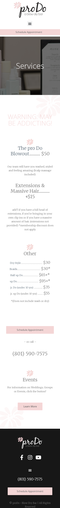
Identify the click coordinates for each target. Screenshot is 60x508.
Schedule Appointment (29, 32)
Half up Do (16, 275)
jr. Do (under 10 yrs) (21, 287)
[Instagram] (30, 457)
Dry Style (15, 262)
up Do (13, 281)
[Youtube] (38, 457)
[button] (29, 23)
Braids (13, 269)
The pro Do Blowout (26, 151)
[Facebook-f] (21, 457)
